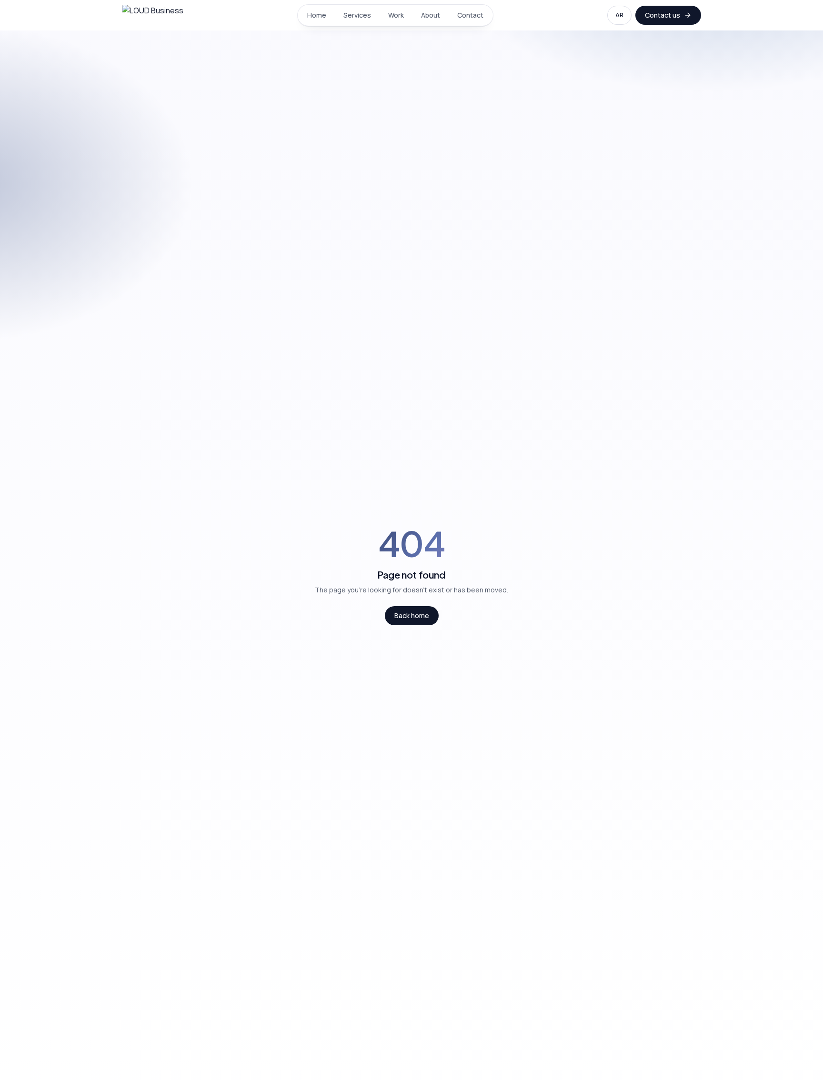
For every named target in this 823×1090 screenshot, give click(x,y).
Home (316, 15)
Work (396, 15)
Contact (470, 15)
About (430, 15)
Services (357, 15)
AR (619, 15)
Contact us (662, 15)
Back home (411, 615)
